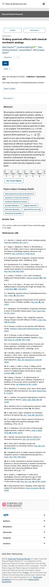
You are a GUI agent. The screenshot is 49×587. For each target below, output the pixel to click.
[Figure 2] (13, 172)
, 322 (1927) (14, 295)
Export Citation (9, 88)
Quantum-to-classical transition (17, 198)
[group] (24, 178)
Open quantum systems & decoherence (19, 194)
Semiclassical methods (13, 213)
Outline (12, 30)
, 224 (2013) (33, 415)
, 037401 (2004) (33, 481)
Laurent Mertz (25, 50)
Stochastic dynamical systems (16, 202)
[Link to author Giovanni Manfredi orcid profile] (34, 47)
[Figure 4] (26, 172)
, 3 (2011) (16, 242)
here (27, 572)
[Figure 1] (6, 172)
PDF (5, 63)
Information (34, 30)
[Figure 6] (39, 172)
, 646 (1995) (14, 271)
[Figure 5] (33, 172)
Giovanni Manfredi (25, 47)
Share (6, 69)
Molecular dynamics (12, 209)
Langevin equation (30, 205)
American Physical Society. (19, 559)
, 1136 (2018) (15, 289)
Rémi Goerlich (8, 47)
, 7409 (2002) (23, 456)
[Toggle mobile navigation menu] (43, 3)
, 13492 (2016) (23, 254)
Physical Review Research (12, 14)
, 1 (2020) (26, 384)
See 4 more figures (14, 181)
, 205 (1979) (31, 439)
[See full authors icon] (11, 57)
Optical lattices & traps (32, 209)
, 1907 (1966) (23, 338)
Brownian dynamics (12, 205)
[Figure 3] (20, 172)
